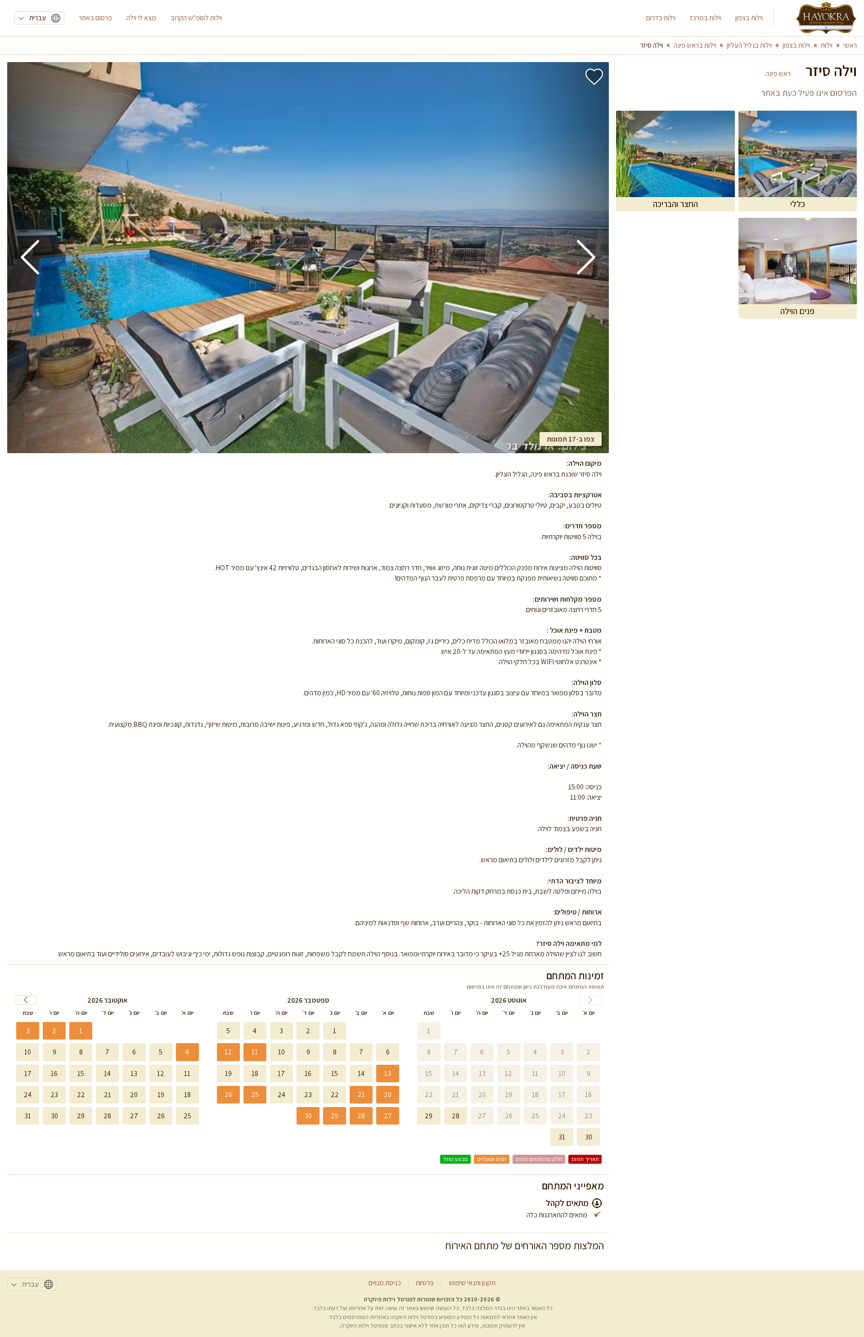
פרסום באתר (95, 18)
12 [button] (228, 1052)
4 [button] (187, 1052)
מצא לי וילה (141, 18)
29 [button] (334, 1116)
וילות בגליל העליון (749, 45)
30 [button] (308, 1116)
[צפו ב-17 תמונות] (308, 257)
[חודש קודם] (590, 1000)
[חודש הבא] (25, 1000)
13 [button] (387, 1073)
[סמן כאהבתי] (594, 76)
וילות (826, 45)
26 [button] (228, 1094)
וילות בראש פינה (695, 45)
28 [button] (361, 1116)
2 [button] (54, 1030)
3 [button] (28, 1030)
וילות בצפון (749, 18)
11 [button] (255, 1052)
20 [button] (388, 1094)
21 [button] (361, 1094)
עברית (37, 18)
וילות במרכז (705, 18)
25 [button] (255, 1094)
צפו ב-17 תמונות (570, 439)
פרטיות (425, 1282)
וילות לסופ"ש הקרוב (196, 18)
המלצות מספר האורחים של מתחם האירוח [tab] (525, 1245)
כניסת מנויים (385, 1282)
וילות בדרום (660, 18)
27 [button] (388, 1116)
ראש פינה (778, 73)
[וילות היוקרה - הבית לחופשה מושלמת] (826, 18)
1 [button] (80, 1030)
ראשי (850, 45)
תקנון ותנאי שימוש (472, 1282)
